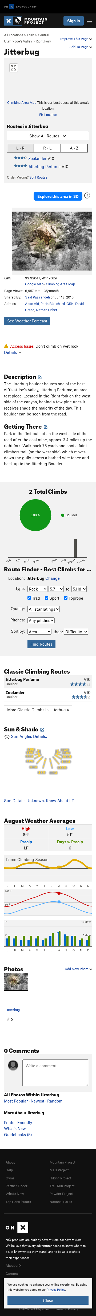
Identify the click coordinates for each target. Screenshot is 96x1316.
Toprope (75, 598)
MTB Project (59, 1170)
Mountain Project (62, 1162)
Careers (12, 1273)
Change (52, 578)
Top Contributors (18, 1202)
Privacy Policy (56, 1290)
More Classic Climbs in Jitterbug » (38, 709)
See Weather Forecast (27, 320)
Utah (30, 35)
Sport (53, 598)
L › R (20, 147)
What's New (15, 1128)
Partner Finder (16, 1186)
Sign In (73, 20)
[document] (48, 1293)
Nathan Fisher (46, 310)
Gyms (10, 1178)
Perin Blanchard (53, 303)
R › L (47, 147)
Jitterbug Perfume (44, 166)
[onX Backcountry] (20, 7)
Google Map (34, 284)
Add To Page (79, 47)
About (10, 1162)
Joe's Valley (23, 41)
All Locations (13, 35)
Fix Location (48, 114)
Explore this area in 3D (58, 196)
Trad (35, 598)
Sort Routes (38, 177)
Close (48, 1300)
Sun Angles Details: (40, 754)
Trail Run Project (62, 1186)
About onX (14, 1265)
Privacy (73, 1309)
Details (10, 352)
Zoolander (37, 158)
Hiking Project (60, 1178)
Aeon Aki (32, 303)
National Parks (61, 1202)
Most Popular (16, 1100)
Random (54, 1100)
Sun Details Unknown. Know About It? (39, 800)
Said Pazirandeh (37, 297)
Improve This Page (74, 39)
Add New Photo (77, 969)
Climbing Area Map (21, 102)
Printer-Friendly (18, 1122)
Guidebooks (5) (18, 1134)
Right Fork (43, 41)
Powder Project (61, 1193)
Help (9, 1170)
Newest (37, 1100)
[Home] (28, 21)
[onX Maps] (17, 1231)
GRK (70, 303)
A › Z (74, 147)
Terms (59, 1309)
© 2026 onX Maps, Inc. (34, 1309)
